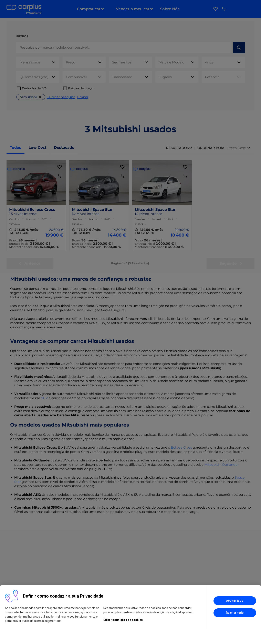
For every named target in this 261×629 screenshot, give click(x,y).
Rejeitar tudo (235, 612)
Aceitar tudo (234, 600)
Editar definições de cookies (123, 619)
